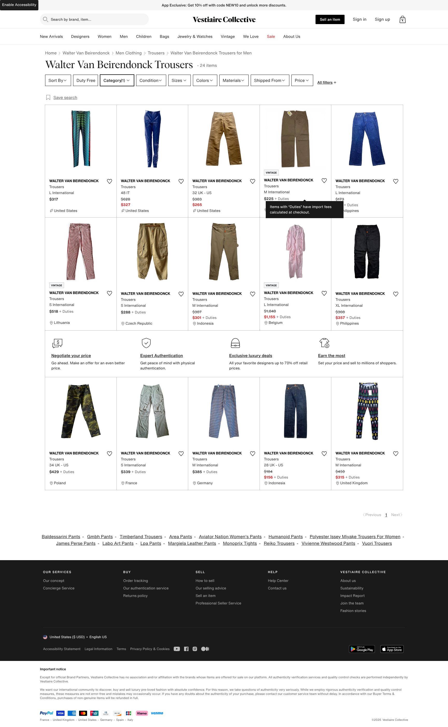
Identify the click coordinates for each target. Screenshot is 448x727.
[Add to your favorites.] (109, 181)
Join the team (352, 603)
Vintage (228, 36)
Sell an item (330, 19)
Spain (120, 720)
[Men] (132, 36)
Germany (106, 720)
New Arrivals (51, 36)
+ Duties (282, 198)
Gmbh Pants (100, 536)
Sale (271, 36)
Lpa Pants (151, 543)
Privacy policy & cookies (150, 648)
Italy (130, 720)
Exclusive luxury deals (250, 355)
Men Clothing (129, 53)
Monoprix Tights (240, 543)
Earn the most (331, 355)
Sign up (382, 19)
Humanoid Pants (286, 536)
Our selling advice (210, 588)
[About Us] (304, 36)
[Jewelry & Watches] (216, 36)
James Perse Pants (75, 543)
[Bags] (173, 36)
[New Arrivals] (67, 36)
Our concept (53, 580)
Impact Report (352, 595)
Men (124, 36)
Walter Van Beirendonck (86, 53)
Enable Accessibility (19, 5)
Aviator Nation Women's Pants (230, 536)
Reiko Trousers (279, 543)
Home (51, 53)
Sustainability (351, 588)
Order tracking (135, 580)
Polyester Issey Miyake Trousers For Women (355, 536)
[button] (402, 19)
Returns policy (135, 595)
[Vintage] (239, 36)
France (44, 720)
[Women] (116, 36)
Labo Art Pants (118, 543)
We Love (251, 36)
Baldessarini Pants (61, 536)
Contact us (277, 588)
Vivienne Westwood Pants (328, 543)
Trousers (156, 53)
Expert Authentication (161, 355)
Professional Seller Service (218, 603)
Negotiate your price (71, 355)
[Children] (155, 36)
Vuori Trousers (377, 543)
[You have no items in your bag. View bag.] (402, 19)
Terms (121, 648)
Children (144, 36)
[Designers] (94, 36)
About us (348, 580)
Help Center (278, 580)
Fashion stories (353, 611)
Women (104, 36)
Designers (80, 36)
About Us (291, 36)
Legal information (98, 648)
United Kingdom (64, 720)
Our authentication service (146, 588)
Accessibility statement (61, 648)
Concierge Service (58, 588)
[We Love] (263, 36)
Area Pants (180, 536)
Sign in (360, 19)
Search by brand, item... (71, 19)
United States (87, 720)
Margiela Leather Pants (192, 543)
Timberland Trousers (141, 536)
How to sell (204, 580)
